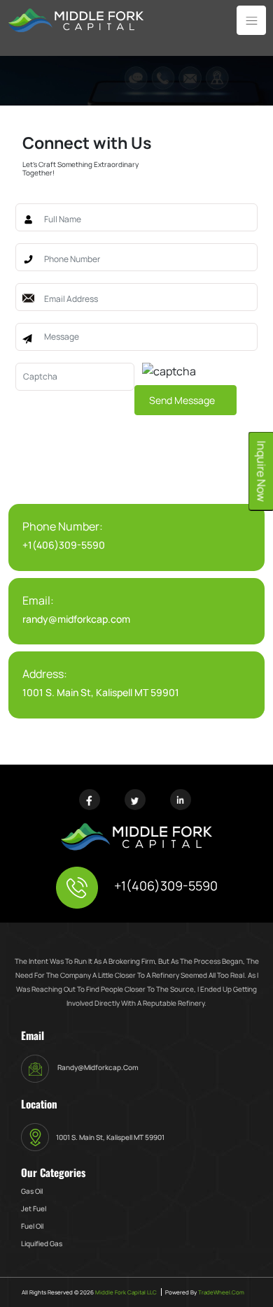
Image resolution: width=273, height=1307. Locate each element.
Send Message (182, 400)
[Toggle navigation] (251, 20)
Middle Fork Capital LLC (125, 1292)
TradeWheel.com (221, 1292)
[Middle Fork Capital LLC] (76, 19)
